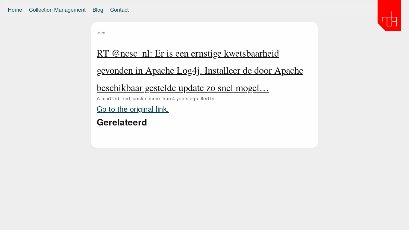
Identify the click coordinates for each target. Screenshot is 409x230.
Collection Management (57, 9)
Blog (98, 9)
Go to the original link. (133, 108)
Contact (119, 9)
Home (15, 9)
